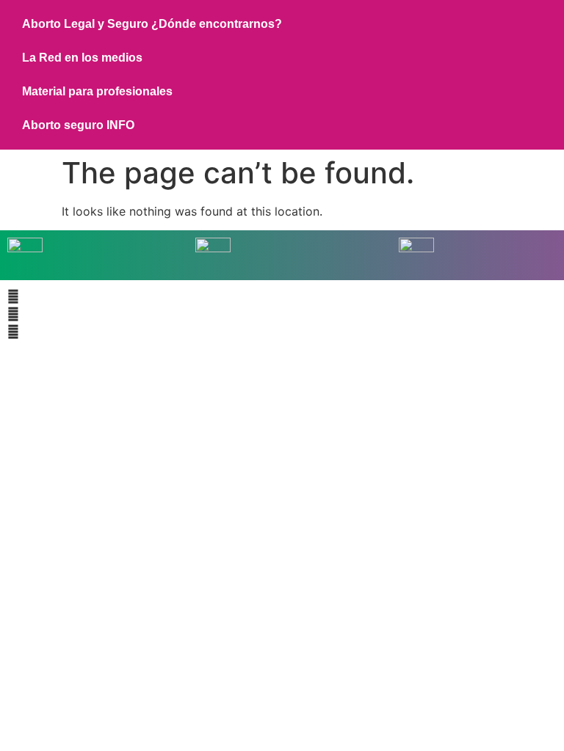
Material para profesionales (97, 91)
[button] (282, 296)
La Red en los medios (82, 57)
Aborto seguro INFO (78, 125)
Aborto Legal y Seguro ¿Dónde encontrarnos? (152, 24)
